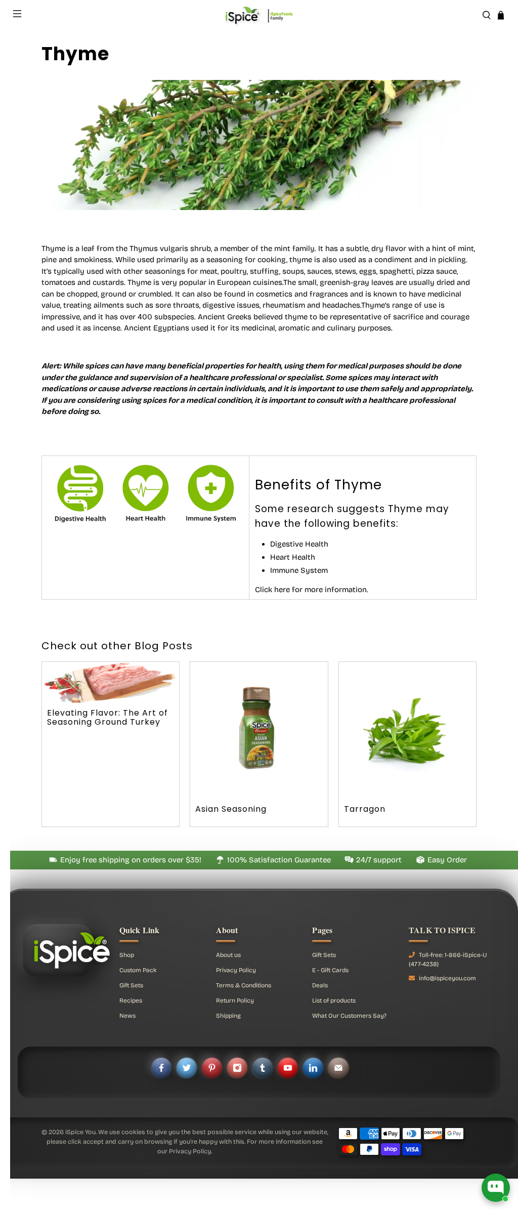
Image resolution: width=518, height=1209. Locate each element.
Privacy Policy (236, 970)
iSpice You (80, 1132)
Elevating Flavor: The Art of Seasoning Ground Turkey (107, 717)
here (282, 589)
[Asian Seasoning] (259, 731)
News (127, 1015)
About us (228, 954)
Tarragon (364, 809)
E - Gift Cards (330, 970)
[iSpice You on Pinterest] (212, 1068)
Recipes (130, 1000)
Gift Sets (131, 985)
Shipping (228, 1015)
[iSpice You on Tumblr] (262, 1068)
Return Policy (235, 1000)
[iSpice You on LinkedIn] (313, 1068)
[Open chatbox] (496, 1188)
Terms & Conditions (243, 985)
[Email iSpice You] (338, 1068)
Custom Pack (138, 970)
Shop (126, 954)
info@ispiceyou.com (447, 978)
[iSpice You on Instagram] (237, 1068)
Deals (320, 985)
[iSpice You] (259, 15)
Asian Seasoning (231, 809)
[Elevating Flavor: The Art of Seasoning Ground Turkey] (111, 682)
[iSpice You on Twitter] (187, 1068)
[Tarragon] (408, 731)
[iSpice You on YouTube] (288, 1068)
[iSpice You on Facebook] (161, 1068)
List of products (334, 1000)
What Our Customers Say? (349, 1015)
